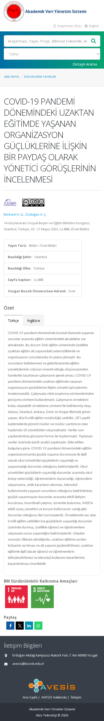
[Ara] (93, 41)
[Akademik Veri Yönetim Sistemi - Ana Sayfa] (14, 11)
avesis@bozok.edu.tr (28, 664)
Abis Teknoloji (46, 715)
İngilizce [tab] (33, 320)
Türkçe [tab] (13, 320)
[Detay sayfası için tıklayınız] (17, 596)
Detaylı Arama (85, 64)
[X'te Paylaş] (20, 626)
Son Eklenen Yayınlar (40, 76)
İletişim (76, 697)
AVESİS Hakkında (54, 697)
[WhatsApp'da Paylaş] (38, 626)
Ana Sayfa (11, 76)
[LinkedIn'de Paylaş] (29, 626)
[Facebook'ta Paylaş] (10, 626)
